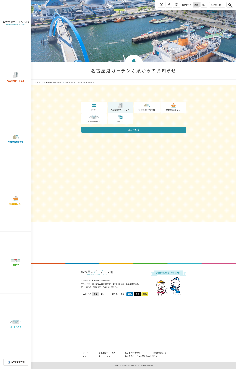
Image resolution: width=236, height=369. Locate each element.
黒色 (137, 294)
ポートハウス (104, 356)
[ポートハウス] (94, 116)
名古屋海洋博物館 (132, 352)
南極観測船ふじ (160, 352)
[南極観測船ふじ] (173, 105)
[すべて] (94, 104)
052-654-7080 (91, 287)
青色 (130, 294)
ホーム (37, 82)
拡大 (204, 5)
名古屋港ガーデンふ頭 (52, 82)
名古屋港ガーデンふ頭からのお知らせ (141, 356)
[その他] (120, 116)
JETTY (86, 356)
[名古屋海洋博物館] (147, 104)
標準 (196, 5)
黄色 (145, 294)
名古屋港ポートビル (107, 352)
